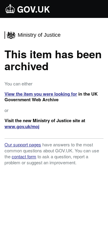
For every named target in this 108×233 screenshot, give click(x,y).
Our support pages (22, 144)
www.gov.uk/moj (21, 126)
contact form (24, 156)
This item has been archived (53, 59)
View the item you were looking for (40, 94)
